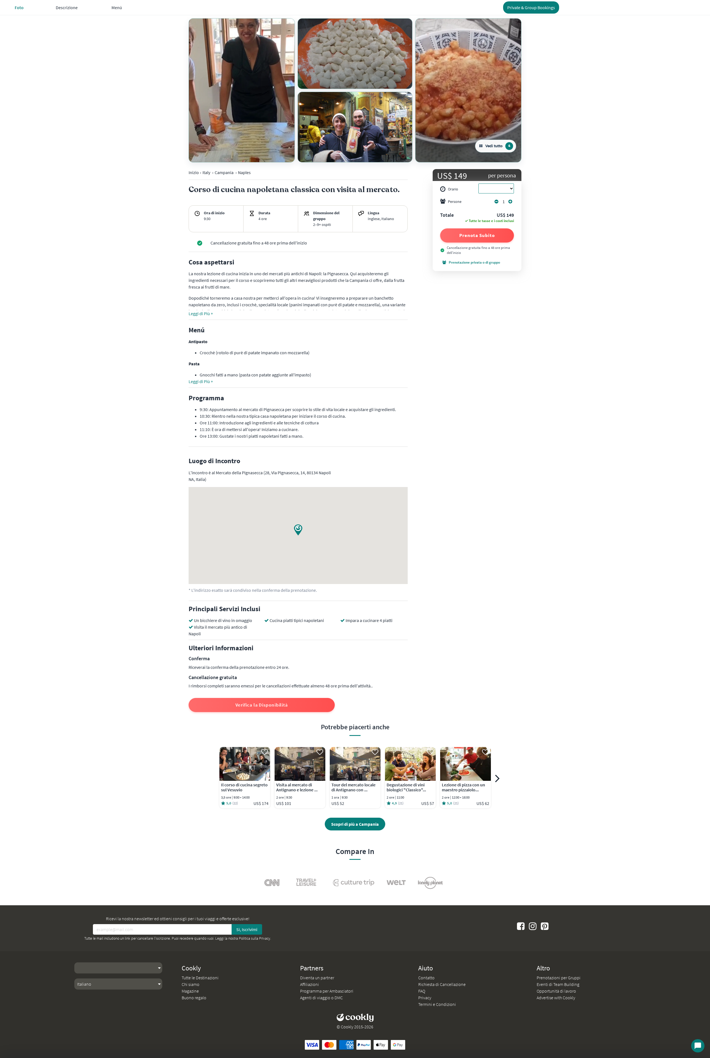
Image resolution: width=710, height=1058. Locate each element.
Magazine (190, 991)
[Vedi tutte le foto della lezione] (242, 90)
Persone (455, 201)
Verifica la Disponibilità (261, 705)
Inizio (194, 172)
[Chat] (697, 1045)
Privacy (424, 997)
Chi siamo (190, 984)
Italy (206, 172)
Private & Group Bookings (531, 7)
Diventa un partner (317, 977)
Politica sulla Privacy (254, 938)
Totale (447, 215)
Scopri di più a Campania (355, 824)
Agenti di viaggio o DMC (321, 997)
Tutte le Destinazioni (200, 977)
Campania (224, 172)
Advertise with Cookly (556, 997)
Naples (244, 172)
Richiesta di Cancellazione (442, 984)
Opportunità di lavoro (556, 991)
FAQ (421, 991)
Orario (453, 189)
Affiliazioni (309, 984)
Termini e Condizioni (437, 1004)
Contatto (426, 977)
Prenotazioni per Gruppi (558, 977)
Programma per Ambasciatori (326, 991)
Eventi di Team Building (558, 984)
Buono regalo (194, 997)
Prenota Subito (477, 235)
